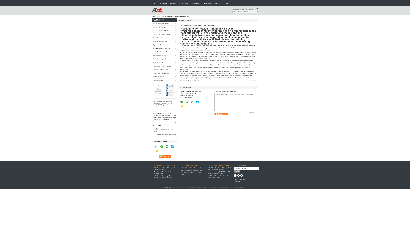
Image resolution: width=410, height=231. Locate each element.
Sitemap (242, 179)
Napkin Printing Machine (160, 41)
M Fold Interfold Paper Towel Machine (192, 168)
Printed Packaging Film (159, 80)
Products (163, 3)
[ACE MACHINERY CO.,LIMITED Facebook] (238, 175)
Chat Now (218, 3)
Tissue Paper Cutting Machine (161, 31)
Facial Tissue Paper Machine (161, 59)
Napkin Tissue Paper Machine (161, 23)
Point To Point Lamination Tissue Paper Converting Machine (219, 176)
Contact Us (208, 3)
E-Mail (236, 179)
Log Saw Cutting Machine (160, 69)
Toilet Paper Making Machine (161, 48)
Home (155, 3)
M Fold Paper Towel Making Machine (191, 170)
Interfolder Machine (158, 76)
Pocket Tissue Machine (159, 55)
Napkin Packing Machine (160, 62)
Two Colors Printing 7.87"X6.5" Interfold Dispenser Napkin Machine (219, 172)
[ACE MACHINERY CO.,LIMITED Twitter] (241, 175)
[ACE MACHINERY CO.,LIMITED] (157, 10)
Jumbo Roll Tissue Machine (161, 52)
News (227, 3)
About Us (173, 3)
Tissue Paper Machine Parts (161, 73)
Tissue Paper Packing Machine (162, 34)
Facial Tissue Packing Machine (162, 66)
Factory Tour (183, 3)
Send (237, 171)
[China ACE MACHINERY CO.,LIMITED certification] (158, 90)
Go (257, 11)
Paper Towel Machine (159, 45)
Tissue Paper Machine (159, 27)
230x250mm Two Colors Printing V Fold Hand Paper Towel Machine (219, 168)
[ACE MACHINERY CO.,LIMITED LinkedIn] (235, 175)
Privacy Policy (167, 187)
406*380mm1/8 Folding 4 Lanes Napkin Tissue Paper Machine (163, 176)
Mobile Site (238, 182)
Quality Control (196, 3)
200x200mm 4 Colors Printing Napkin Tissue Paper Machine (165, 168)
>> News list (251, 81)
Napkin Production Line (159, 38)
